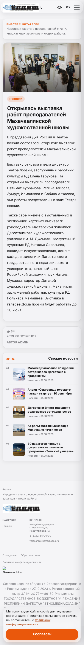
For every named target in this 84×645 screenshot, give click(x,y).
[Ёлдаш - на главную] (21, 7)
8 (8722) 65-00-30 (40, 535)
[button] (77, 7)
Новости (15, 98)
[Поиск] (40, 7)
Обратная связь (30, 555)
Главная (7, 526)
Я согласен (42, 634)
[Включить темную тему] (50, 7)
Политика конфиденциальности (22, 562)
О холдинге (10, 555)
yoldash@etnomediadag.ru (44, 540)
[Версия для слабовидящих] (59, 7)
